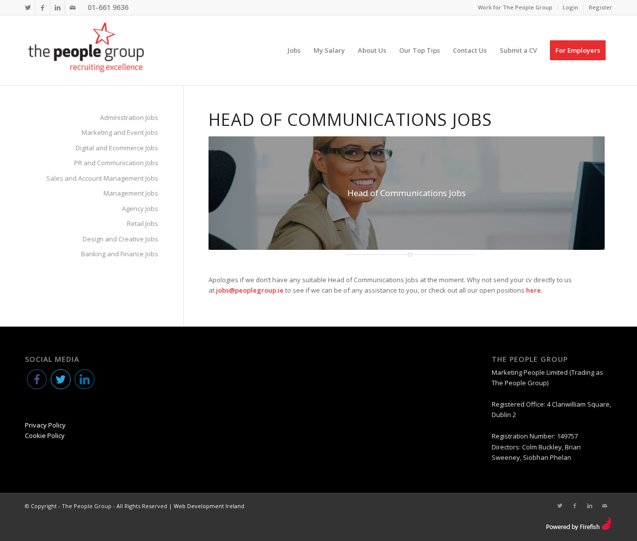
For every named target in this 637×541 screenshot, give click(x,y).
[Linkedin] (57, 7)
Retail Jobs (142, 223)
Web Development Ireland (209, 506)
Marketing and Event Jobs (120, 132)
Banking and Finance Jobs (119, 253)
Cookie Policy (45, 435)
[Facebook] (42, 7)
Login (570, 7)
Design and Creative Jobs (120, 238)
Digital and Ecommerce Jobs (117, 147)
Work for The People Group (515, 7)
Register (600, 7)
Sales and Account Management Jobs (102, 178)
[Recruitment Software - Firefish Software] (579, 528)
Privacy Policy (45, 425)
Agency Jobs (140, 208)
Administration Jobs (129, 117)
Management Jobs (131, 193)
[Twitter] (27, 7)
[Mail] (72, 7)
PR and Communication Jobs (116, 162)
